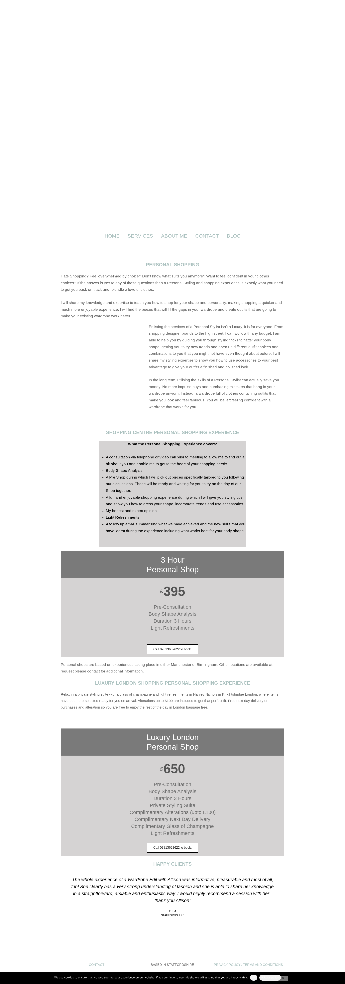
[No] (283, 978)
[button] (64, 911)
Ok (254, 977)
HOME (112, 236)
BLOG (234, 236)
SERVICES (140, 236)
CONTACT (207, 236)
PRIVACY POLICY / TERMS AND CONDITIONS (248, 964)
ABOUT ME (174, 236)
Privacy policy (270, 977)
